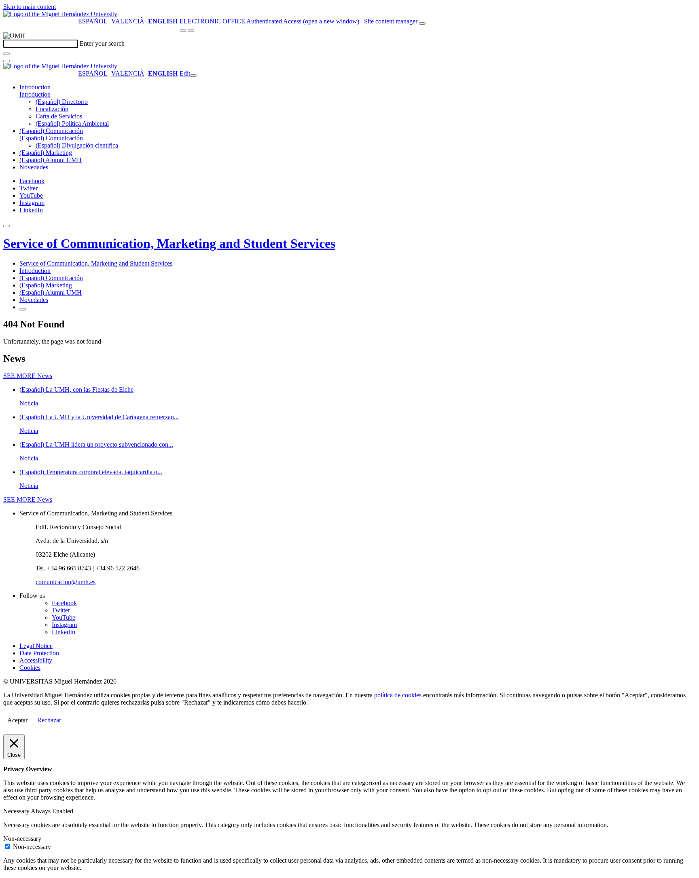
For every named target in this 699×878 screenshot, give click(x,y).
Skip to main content (29, 6)
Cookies (29, 667)
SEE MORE (27, 375)
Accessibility (35, 660)
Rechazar (49, 720)
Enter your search (102, 43)
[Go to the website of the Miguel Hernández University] (60, 14)
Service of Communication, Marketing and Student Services (169, 243)
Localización (52, 109)
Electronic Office (212, 21)
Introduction (35, 87)
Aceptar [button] (17, 720)
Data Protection (39, 653)
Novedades (33, 167)
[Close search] (6, 61)
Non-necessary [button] (22, 838)
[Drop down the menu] (191, 31)
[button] (35, 94)
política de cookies (398, 695)
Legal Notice (36, 645)
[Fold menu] (193, 75)
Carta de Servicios (59, 116)
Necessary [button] (17, 811)
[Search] (6, 54)
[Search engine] (422, 23)
